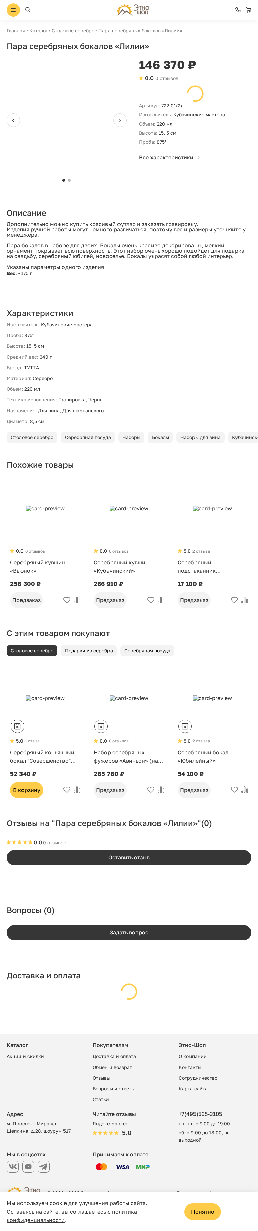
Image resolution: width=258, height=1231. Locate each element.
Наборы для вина (200, 437)
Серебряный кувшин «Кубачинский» (121, 566)
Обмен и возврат (112, 1067)
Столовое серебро (73, 30)
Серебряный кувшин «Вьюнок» (37, 566)
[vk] (13, 1167)
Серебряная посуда (88, 437)
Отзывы (101, 1078)
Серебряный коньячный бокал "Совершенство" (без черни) (42, 757)
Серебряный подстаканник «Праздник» (197, 567)
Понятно (202, 1211)
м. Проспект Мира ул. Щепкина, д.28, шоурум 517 (39, 1127)
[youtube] (28, 1167)
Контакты (190, 1067)
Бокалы (160, 437)
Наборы (131, 437)
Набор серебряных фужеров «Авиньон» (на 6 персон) (128, 757)
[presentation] (13, 120)
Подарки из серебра (89, 650)
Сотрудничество (198, 1078)
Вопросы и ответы (114, 1088)
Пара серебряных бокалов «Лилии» (140, 30)
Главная (16, 30)
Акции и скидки (25, 1056)
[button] (64, 180)
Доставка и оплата (114, 1056)
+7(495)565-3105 (200, 1113)
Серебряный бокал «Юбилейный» (203, 756)
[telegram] (44, 1167)
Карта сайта (193, 1088)
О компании (193, 1056)
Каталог (38, 30)
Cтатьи (101, 1099)
